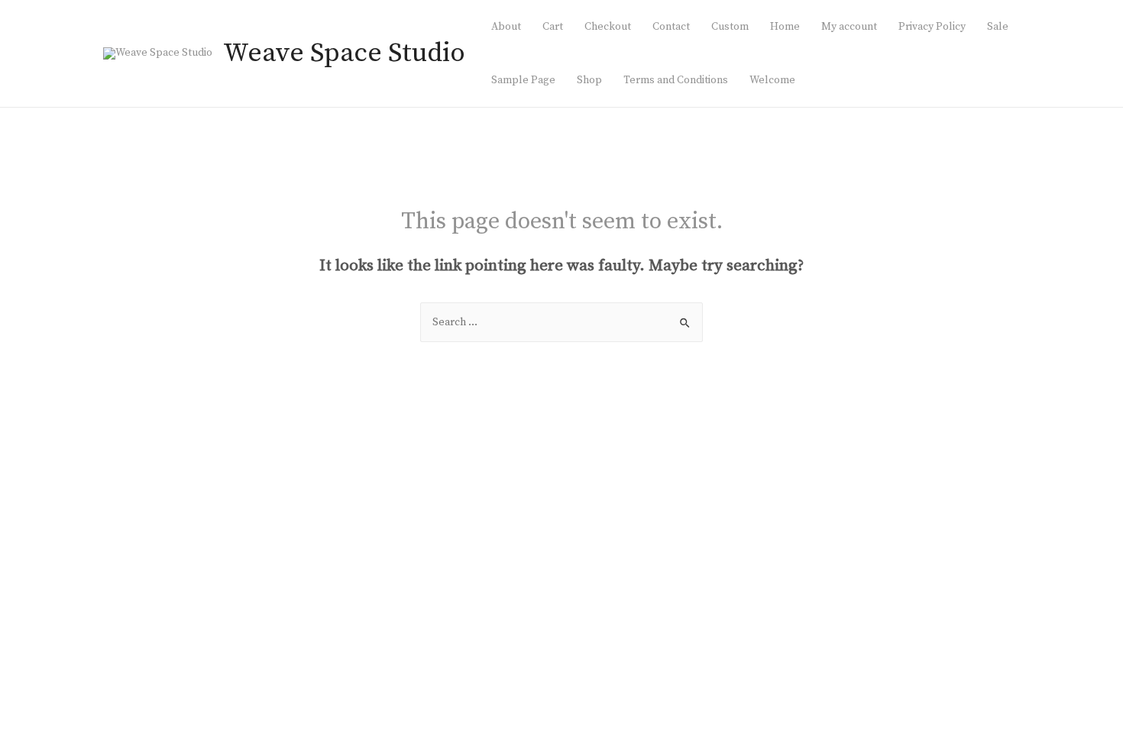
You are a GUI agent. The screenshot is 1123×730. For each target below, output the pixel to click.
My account (849, 27)
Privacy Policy (932, 27)
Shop (589, 80)
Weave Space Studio (344, 53)
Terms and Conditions (675, 80)
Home (785, 27)
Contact (671, 27)
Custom (730, 27)
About (506, 27)
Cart (552, 27)
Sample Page (523, 80)
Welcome (772, 80)
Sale (997, 27)
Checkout (607, 27)
